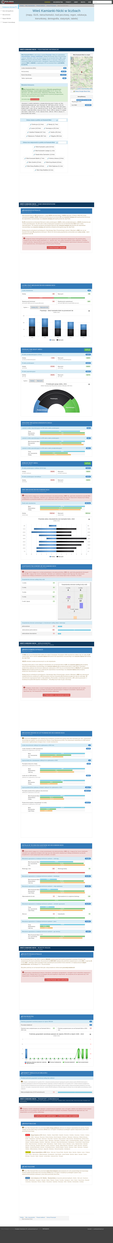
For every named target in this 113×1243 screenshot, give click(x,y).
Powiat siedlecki (40, 5)
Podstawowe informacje (8, 7)
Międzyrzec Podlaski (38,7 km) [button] (37, 136)
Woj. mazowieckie (30, 5)
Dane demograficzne (7, 11)
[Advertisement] (103, 34)
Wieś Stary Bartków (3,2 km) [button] (44, 170)
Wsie (89, 2)
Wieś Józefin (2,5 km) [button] (34, 162)
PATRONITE (46, 1229)
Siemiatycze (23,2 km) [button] (52, 128)
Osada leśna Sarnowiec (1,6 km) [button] (45, 154)
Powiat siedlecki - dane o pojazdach (68, 1116)
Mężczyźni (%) (44, 307)
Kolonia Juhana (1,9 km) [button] (56, 158)
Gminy (76, 2)
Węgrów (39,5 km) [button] (56, 136)
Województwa (58, 2)
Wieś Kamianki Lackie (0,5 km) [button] (45, 147)
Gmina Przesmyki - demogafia (57, 247)
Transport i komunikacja (8, 22)
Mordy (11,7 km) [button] (53, 124)
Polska (22, 5)
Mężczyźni (40, 380)
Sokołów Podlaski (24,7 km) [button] (37, 132)
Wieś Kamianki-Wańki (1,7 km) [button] (35, 158)
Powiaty (68, 2)
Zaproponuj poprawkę (35, 99)
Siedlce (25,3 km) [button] (55, 132)
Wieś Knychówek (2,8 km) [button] (53, 162)
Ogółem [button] (25, 307)
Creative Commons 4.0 (21, 1229)
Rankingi (47, 2)
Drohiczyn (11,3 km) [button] (38, 124)
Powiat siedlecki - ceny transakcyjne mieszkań (57, 695)
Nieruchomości (6, 14)
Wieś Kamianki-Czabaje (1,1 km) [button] (45, 150)
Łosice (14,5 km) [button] (36, 128)
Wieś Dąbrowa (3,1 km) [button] (56, 166)
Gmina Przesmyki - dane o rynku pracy (57, 979)
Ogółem (25, 380)
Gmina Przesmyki (51, 5)
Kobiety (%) (35, 307)
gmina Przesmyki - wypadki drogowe (46, 1116)
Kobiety (32, 380)
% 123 (87, 349)
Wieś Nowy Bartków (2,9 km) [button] (35, 166)
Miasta (83, 2)
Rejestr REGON (6, 18)
